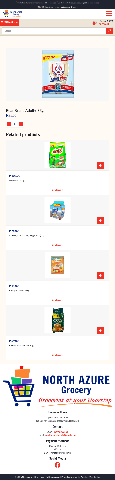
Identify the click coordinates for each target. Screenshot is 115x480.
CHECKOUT (104, 24)
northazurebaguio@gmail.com (60, 435)
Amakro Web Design (90, 477)
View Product (57, 189)
